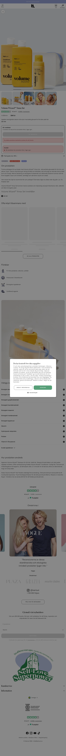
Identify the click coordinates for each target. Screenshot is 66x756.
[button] (33, 393)
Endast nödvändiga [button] (23, 387)
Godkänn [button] (43, 387)
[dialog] (33, 378)
